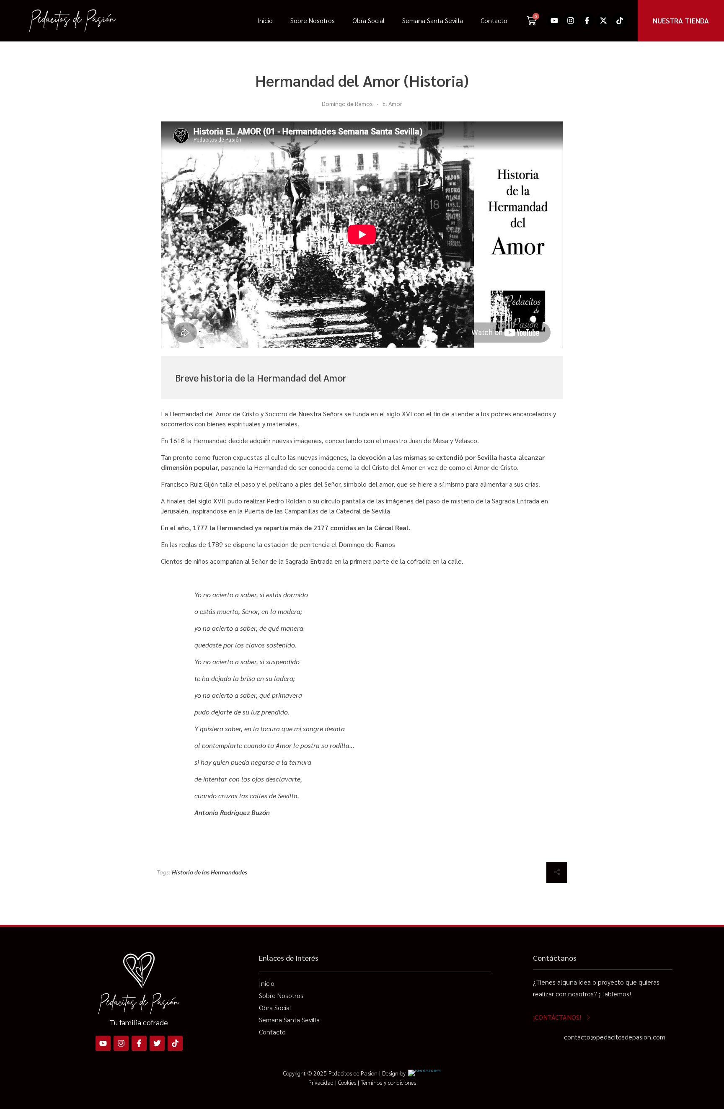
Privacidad (321, 1082)
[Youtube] (554, 20)
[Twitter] (157, 1043)
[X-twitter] (603, 20)
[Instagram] (570, 20)
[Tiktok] (619, 20)
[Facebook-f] (587, 20)
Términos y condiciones (388, 1082)
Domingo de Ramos (347, 103)
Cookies (347, 1082)
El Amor (392, 103)
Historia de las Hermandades (209, 872)
